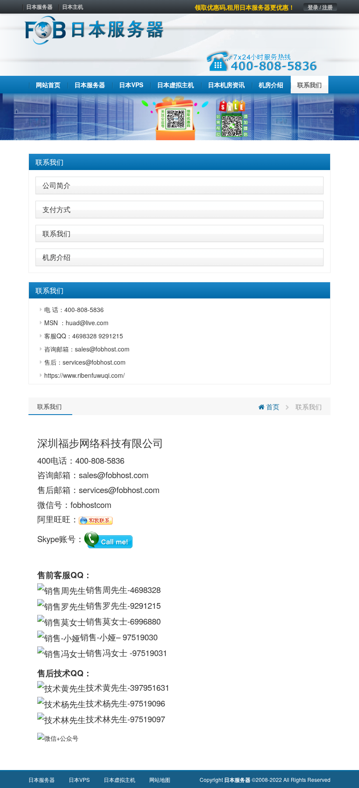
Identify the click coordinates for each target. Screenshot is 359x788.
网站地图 (159, 779)
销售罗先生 (106, 605)
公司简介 (56, 185)
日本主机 (72, 7)
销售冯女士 (108, 652)
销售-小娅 (98, 636)
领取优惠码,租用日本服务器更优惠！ (245, 7)
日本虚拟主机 (119, 779)
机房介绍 (56, 257)
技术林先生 (106, 718)
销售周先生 (106, 589)
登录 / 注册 (320, 7)
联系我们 (49, 162)
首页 (271, 406)
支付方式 (56, 209)
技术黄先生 (106, 687)
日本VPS (79, 779)
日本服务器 (39, 7)
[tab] (179, 162)
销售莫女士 (106, 621)
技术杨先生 (106, 703)
